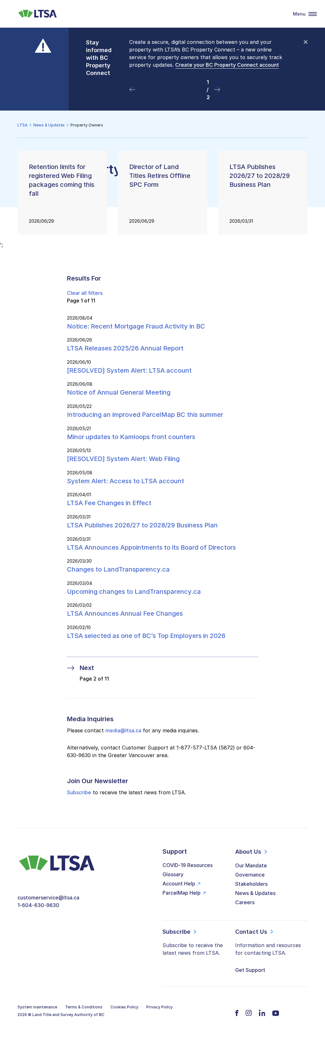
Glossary (172, 874)
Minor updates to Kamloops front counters (131, 437)
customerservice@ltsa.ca (48, 897)
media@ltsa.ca (123, 730)
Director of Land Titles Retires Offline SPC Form (159, 175)
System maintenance (37, 1007)
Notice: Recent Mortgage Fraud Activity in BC (136, 326)
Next (87, 668)
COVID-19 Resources (187, 865)
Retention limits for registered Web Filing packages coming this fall (61, 180)
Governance (250, 874)
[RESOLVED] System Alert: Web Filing (123, 459)
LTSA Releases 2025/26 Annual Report (125, 348)
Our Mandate (251, 865)
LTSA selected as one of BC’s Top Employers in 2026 (146, 636)
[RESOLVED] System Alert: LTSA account (129, 370)
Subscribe (79, 792)
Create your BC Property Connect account (227, 65)
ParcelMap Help (181, 893)
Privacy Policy (159, 1007)
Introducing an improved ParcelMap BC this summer (145, 414)
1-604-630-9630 (38, 905)
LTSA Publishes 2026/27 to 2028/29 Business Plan (259, 175)
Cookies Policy (124, 1007)
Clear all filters (85, 293)
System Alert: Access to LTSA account (126, 481)
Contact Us (251, 931)
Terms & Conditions (84, 1007)
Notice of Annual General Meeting (118, 392)
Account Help (178, 883)
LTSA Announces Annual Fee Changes (125, 613)
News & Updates (255, 893)
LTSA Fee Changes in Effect (109, 503)
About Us (248, 851)
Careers (245, 902)
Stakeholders (251, 884)
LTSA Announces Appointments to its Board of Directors (151, 547)
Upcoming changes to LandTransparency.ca (134, 591)
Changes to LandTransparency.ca (118, 569)
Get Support (250, 970)
